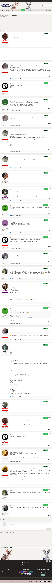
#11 (50, 219)
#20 (50, 417)
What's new (8, 10)
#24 (50, 489)
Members (17, 10)
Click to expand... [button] (30, 317)
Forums (2, 10)
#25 (50, 504)
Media (13, 10)
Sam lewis (2, 16)
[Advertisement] (24, 23)
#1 (50, 33)
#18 (50, 344)
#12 (50, 236)
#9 (50, 188)
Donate (22, 10)
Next (3, 30)
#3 (50, 82)
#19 (50, 401)
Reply (50, 45)
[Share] (49, 33)
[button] (4, 10)
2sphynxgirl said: (12, 310)
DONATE (43, 575)
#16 (50, 307)
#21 (50, 433)
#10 (50, 204)
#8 (50, 172)
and (16, 78)
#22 (50, 449)
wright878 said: (12, 331)
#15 (50, 283)
